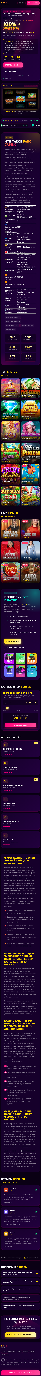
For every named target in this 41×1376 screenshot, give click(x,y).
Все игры (5, 375)
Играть (33, 1370)
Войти (21, 3)
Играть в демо (12, 641)
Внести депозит (20, 725)
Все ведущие (7, 516)
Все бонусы (10, 71)
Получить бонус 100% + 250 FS (20, 1335)
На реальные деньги (15, 647)
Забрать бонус (11, 65)
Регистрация (33, 3)
